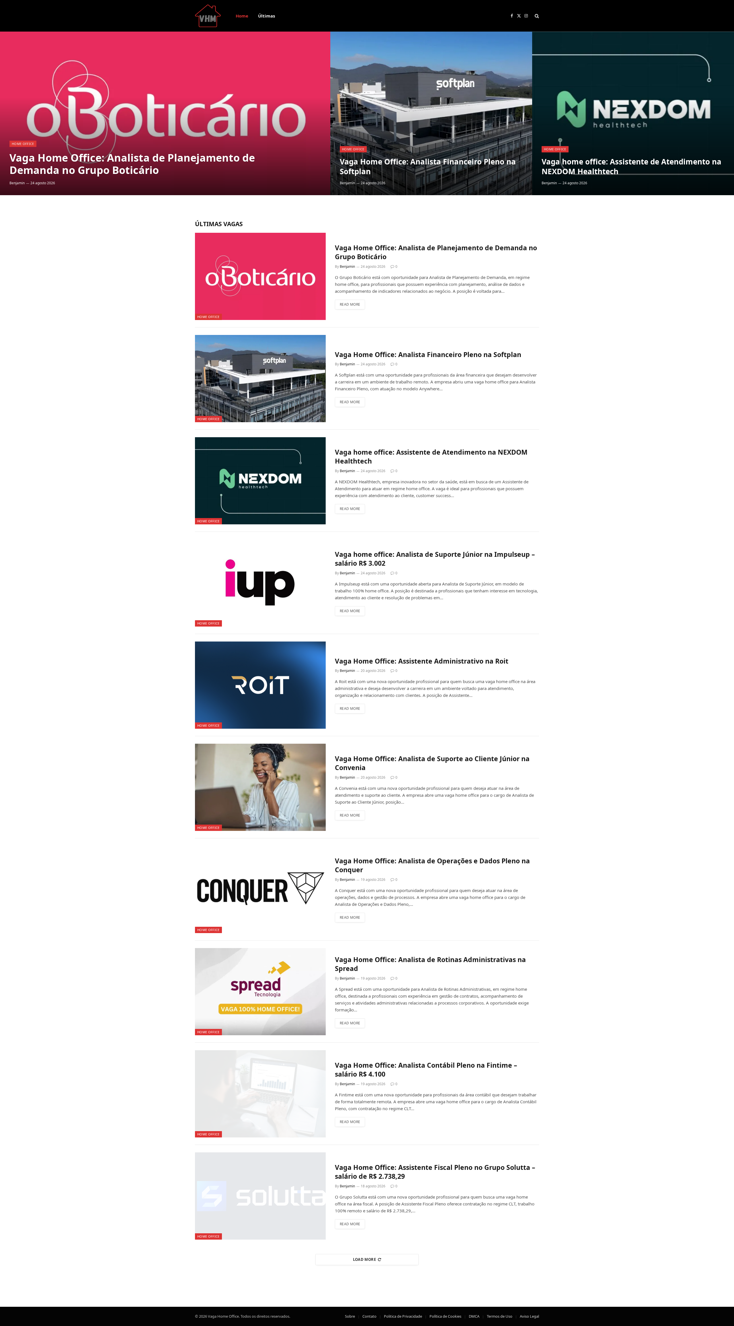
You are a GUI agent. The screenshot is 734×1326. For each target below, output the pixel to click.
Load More (364, 1259)
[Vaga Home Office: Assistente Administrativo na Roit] (260, 685)
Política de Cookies (445, 1316)
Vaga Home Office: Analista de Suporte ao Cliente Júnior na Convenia (432, 763)
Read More (350, 304)
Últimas (266, 16)
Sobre (350, 1316)
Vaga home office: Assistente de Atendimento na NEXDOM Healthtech (631, 166)
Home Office (23, 143)
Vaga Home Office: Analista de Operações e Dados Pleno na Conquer (432, 865)
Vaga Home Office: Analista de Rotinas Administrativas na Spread (430, 964)
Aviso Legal (529, 1316)
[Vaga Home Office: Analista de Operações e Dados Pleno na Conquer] (260, 889)
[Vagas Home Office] (208, 16)
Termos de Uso (499, 1316)
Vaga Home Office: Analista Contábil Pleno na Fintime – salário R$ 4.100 (426, 1070)
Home (242, 16)
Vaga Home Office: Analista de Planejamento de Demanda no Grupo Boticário (132, 164)
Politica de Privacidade (403, 1316)
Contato (369, 1316)
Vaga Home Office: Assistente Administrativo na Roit (421, 661)
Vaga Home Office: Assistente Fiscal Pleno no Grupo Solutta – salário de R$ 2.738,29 (435, 1172)
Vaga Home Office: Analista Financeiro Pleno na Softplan (428, 166)
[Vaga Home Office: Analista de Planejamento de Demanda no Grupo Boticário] (165, 113)
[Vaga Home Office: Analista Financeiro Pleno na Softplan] (431, 113)
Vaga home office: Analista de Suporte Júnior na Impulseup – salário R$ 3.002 (435, 559)
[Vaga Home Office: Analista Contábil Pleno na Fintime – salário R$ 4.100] (260, 1093)
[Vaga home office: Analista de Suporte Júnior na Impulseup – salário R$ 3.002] (260, 583)
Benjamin (17, 183)
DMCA (474, 1316)
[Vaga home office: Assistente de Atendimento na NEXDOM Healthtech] (633, 113)
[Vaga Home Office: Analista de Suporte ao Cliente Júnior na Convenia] (260, 787)
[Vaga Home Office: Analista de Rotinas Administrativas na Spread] (260, 991)
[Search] (536, 15)
